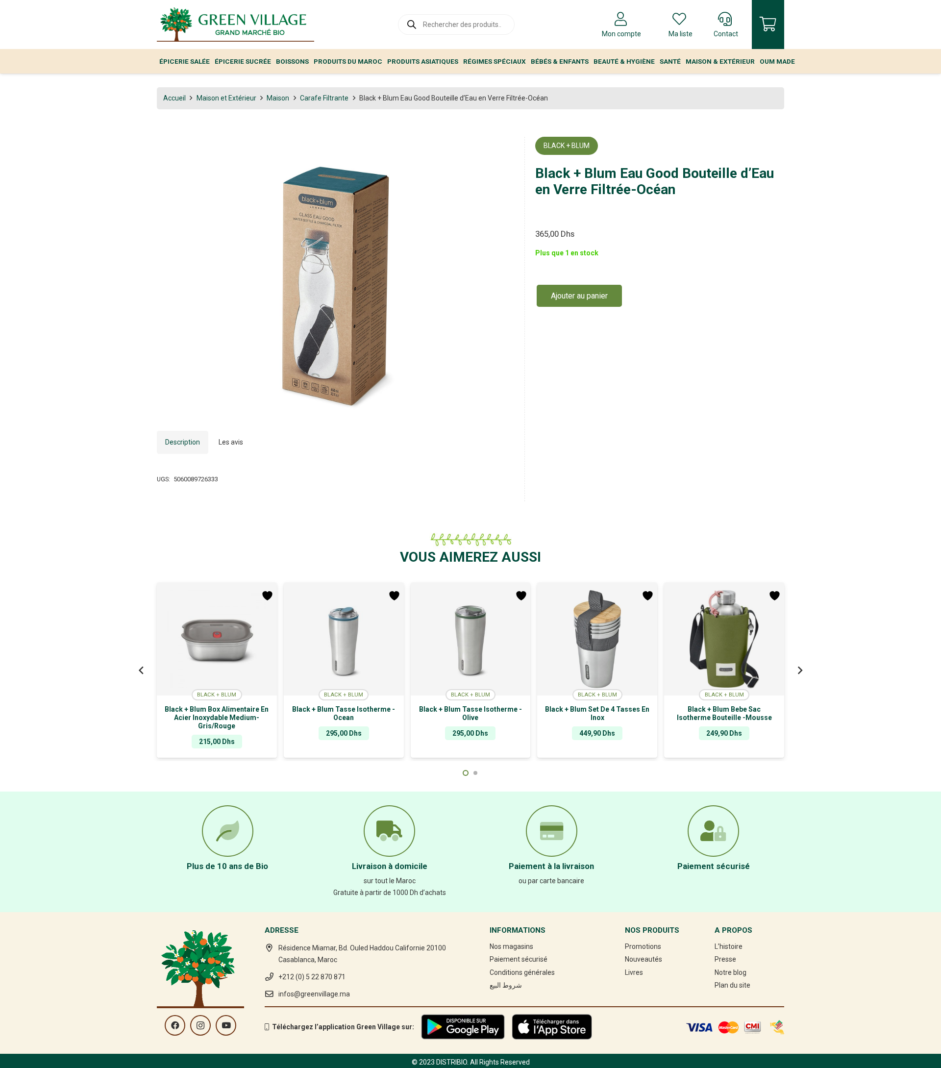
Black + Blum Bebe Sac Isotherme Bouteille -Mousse (724, 713)
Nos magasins (511, 946)
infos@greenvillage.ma (314, 994)
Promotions (643, 946)
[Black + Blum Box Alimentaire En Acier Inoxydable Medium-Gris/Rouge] (217, 639)
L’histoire (729, 946)
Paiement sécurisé (518, 959)
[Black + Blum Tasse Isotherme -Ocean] (344, 639)
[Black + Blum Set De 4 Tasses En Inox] (597, 639)
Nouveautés (643, 959)
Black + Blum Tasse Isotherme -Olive (470, 713)
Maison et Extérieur (226, 98)
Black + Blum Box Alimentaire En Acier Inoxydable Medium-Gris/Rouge (217, 717)
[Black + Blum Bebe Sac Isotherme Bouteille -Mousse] (724, 639)
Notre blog (730, 972)
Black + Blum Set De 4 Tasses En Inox (597, 713)
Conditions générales (522, 972)
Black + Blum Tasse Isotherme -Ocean (343, 713)
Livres (634, 972)
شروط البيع (506, 985)
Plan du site (732, 985)
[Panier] (768, 24)
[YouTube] (226, 1025)
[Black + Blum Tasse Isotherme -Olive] (471, 639)
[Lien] (235, 24)
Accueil (174, 98)
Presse (725, 959)
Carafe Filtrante (324, 98)
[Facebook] (175, 1025)
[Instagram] (200, 1025)
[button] (500, 150)
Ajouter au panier (579, 295)
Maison (278, 98)
